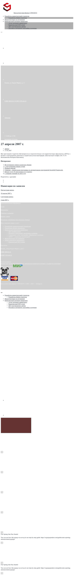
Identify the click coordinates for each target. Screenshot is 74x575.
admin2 (7, 149)
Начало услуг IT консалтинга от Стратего (18, 172)
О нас (3, 206)
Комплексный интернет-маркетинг (16, 230)
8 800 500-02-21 (10, 101)
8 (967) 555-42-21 (20, 101)
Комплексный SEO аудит (16, 242)
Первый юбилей (10, 168)
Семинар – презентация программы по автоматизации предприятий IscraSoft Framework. (34, 170)
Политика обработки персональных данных (15, 220)
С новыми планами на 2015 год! (15, 173)
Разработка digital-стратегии (15, 228)
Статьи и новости (7, 213)
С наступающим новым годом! (15, 166)
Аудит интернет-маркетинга (14, 240)
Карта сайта (5, 216)
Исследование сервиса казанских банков (18, 165)
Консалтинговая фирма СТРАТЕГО (25, 13)
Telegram (7, 118)
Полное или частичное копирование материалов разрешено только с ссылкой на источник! (31, 263)
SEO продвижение (14, 231)
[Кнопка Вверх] (16, 425)
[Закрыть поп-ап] (1, 292)
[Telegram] (19, 63)
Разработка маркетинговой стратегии (18, 226)
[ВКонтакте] (19, 48)
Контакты (4, 210)
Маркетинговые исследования (14, 238)
